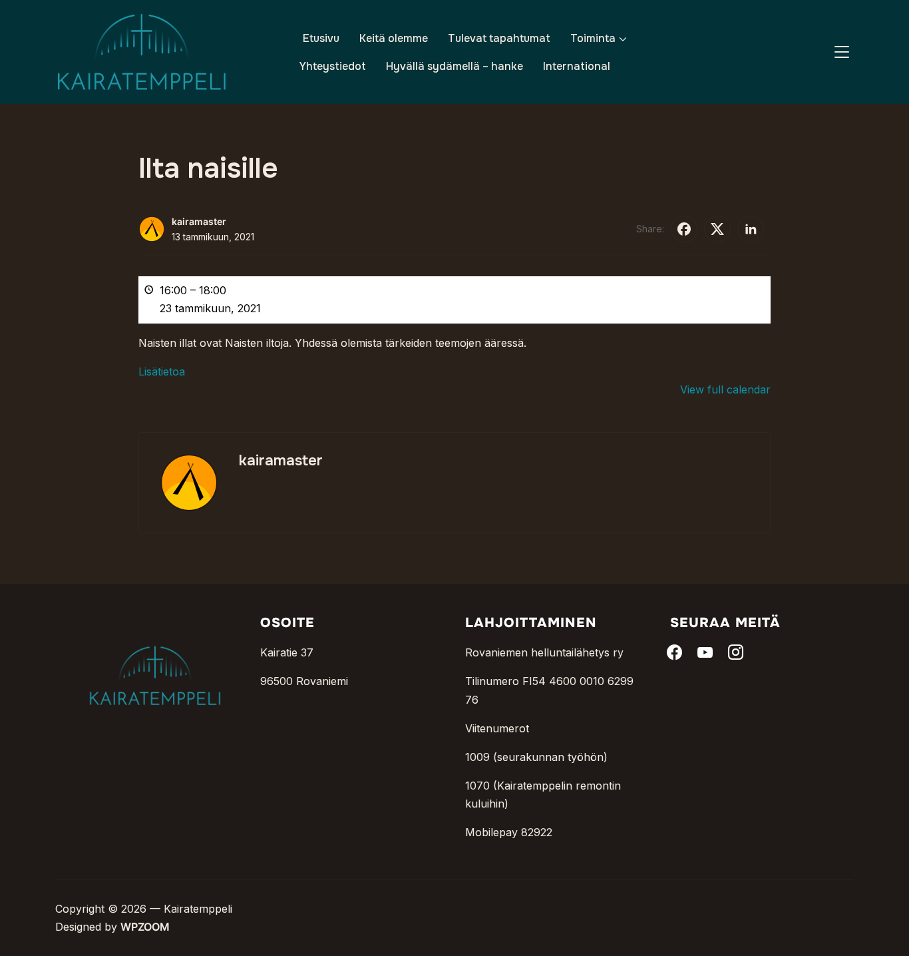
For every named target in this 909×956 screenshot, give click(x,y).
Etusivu (321, 38)
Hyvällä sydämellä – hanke (454, 66)
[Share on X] (717, 229)
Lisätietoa (161, 371)
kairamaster (199, 221)
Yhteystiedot (332, 66)
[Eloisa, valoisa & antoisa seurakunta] (155, 624)
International (576, 66)
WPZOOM (145, 926)
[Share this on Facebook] (684, 229)
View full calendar (725, 389)
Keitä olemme (393, 38)
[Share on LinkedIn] (750, 229)
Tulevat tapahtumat (499, 38)
